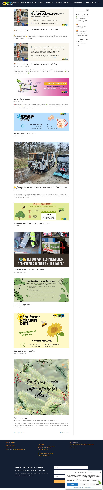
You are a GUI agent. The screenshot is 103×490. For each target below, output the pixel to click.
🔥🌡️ (77, 24)
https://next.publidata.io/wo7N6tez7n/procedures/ (82, 444)
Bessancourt (33, 420)
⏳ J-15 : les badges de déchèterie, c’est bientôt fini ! (36, 29)
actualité (27, 32)
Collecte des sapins (22, 418)
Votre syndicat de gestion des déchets (21, 2)
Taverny (55, 420)
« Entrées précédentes (19, 432)
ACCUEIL (34, 2)
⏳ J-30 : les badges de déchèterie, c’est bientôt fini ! (36, 64)
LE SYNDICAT (49, 2)
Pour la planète (90, 2)
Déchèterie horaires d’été (24, 351)
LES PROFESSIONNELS (78, 2)
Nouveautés (23, 225)
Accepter (72, 484)
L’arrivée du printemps (23, 304)
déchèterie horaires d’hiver (25, 133)
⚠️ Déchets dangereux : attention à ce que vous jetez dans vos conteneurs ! (40, 188)
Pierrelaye (50, 420)
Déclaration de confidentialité (87, 487)
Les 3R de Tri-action (22, 99)
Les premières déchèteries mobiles (29, 269)
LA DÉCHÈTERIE (67, 2)
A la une (23, 32)
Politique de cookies (77, 487)
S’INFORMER (57, 2)
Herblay (38, 420)
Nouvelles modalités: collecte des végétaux (32, 223)
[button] (100, 472)
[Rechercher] (87, 10)
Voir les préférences (95, 484)
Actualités (27, 191)
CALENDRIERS (41, 2)
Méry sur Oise (44, 420)
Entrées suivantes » (64, 432)
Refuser (84, 484)
